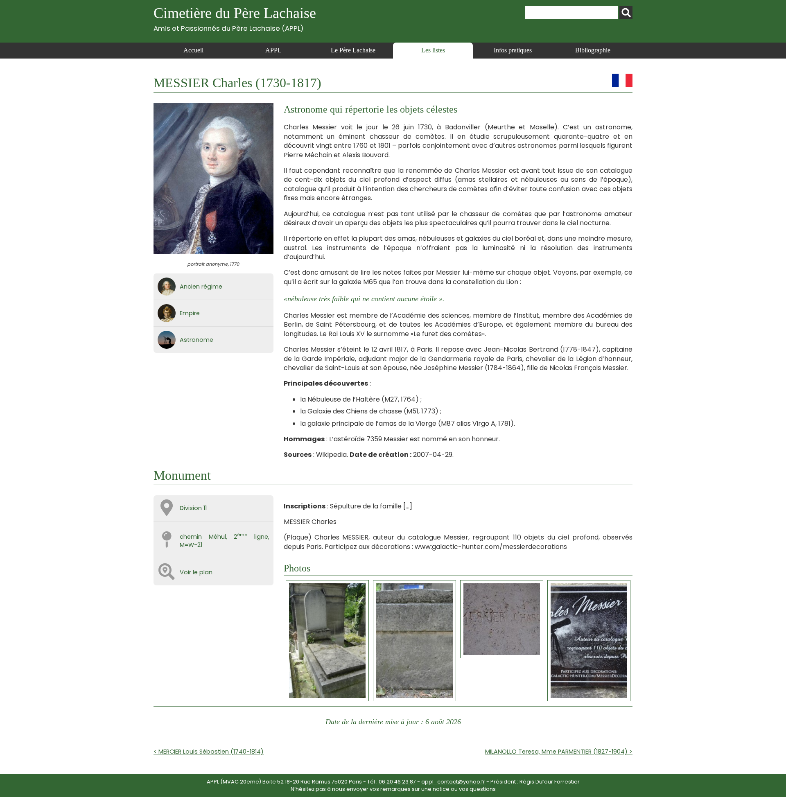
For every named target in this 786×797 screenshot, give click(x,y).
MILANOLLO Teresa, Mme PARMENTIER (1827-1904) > (558, 751)
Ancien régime (201, 286)
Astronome (196, 340)
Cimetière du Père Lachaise (235, 18)
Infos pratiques (513, 50)
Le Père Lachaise (353, 50)
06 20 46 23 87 (397, 781)
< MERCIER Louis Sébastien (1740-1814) (209, 751)
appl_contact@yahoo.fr (453, 781)
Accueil (193, 50)
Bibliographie (592, 50)
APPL (273, 50)
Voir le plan (196, 572)
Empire (190, 313)
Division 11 (193, 508)
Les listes (433, 50)
